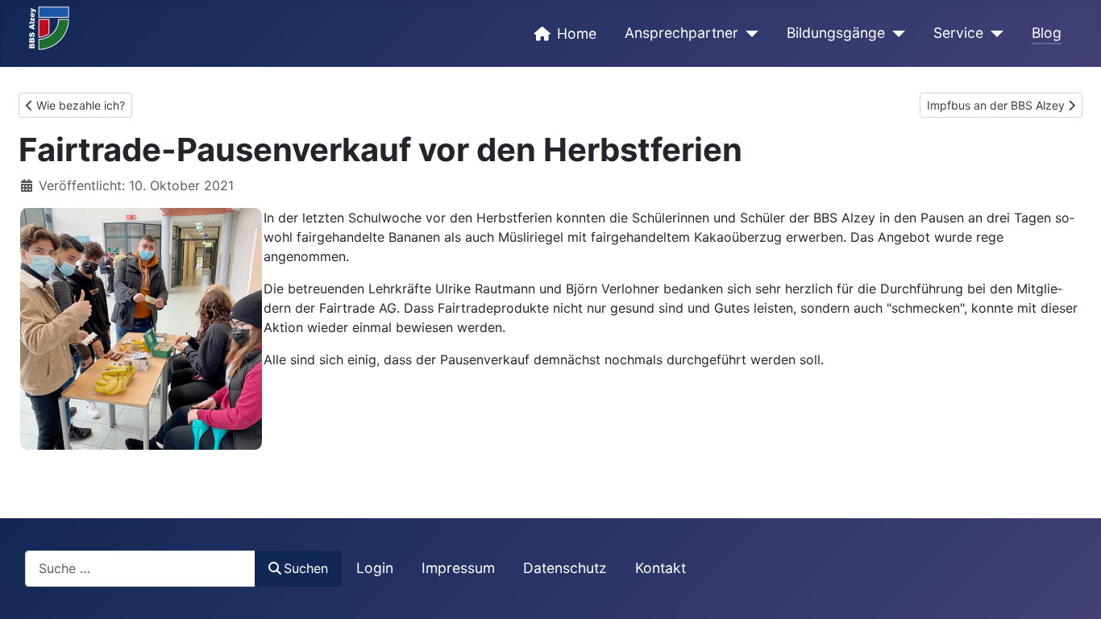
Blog (1047, 32)
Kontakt (660, 567)
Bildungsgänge (836, 32)
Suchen (306, 568)
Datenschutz (565, 567)
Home (576, 33)
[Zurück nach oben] (1072, 589)
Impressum (458, 567)
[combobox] (140, 568)
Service (958, 32)
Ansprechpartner (681, 32)
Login (374, 567)
